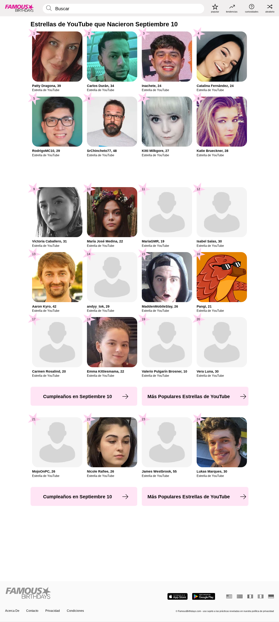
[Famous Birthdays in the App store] (177, 596)
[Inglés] (229, 596)
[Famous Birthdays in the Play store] (203, 596)
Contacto (32, 610)
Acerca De (12, 610)
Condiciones (75, 610)
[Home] (71, 593)
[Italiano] (261, 596)
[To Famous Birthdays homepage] (19, 8)
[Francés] (250, 596)
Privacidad (52, 610)
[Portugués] (240, 596)
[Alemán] (271, 596)
